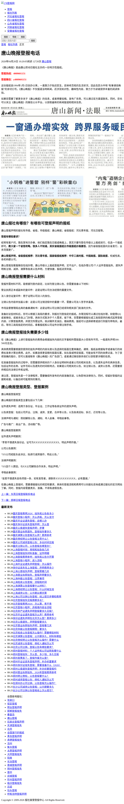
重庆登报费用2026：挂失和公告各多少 (33, 513)
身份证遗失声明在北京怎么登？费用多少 (34, 618)
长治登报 (12, 761)
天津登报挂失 (14, 725)
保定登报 (12, 703)
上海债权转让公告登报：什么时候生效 (33, 589)
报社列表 (12, 13)
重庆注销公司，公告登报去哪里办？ (32, 546)
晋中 (9, 772)
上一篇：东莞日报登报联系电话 (18, 494)
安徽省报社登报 (15, 31)
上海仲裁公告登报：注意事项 (28, 578)
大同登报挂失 (14, 754)
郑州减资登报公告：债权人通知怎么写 (33, 679)
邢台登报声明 (14, 707)
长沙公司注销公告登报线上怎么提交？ (33, 690)
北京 (9, 729)
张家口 (11, 700)
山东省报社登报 (15, 23)
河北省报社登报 (15, 16)
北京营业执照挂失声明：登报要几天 (32, 625)
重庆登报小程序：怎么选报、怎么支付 (33, 517)
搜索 (33, 41)
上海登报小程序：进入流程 (27, 560)
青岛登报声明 (14, 736)
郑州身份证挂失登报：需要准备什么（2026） (37, 665)
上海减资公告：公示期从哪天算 (30, 593)
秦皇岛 (11, 714)
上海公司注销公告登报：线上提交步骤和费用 (37, 596)
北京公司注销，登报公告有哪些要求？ (33, 647)
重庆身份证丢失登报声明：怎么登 (31, 524)
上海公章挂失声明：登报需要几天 (31, 571)
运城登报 (12, 776)
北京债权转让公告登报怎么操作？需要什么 (36, 640)
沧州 (9, 743)
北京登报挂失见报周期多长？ (28, 600)
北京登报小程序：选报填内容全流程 (32, 607)
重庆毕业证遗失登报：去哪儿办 (30, 521)
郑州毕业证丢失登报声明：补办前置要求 (34, 661)
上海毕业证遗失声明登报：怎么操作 (32, 564)
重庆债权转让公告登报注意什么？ (31, 539)
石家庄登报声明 (15, 722)
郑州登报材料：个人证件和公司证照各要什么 (37, 650)
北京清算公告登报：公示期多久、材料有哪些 (37, 636)
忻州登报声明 (14, 779)
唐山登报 (46, 61)
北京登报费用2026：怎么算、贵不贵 (32, 604)
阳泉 (9, 758)
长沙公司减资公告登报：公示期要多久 (33, 687)
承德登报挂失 (14, 740)
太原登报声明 (14, 750)
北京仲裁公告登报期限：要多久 (30, 629)
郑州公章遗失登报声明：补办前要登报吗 (34, 669)
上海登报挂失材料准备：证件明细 (31, 553)
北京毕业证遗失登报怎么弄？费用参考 (33, 614)
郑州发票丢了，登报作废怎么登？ (31, 658)
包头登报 (12, 790)
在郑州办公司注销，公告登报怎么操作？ (34, 683)
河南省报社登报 (15, 27)
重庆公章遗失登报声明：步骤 (28, 528)
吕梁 (9, 786)
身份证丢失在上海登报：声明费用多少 (33, 567)
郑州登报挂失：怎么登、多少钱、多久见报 (36, 654)
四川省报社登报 (15, 20)
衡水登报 (12, 747)
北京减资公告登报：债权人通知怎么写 (33, 643)
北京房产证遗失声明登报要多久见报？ (33, 611)
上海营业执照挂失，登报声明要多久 (32, 575)
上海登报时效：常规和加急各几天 (31, 549)
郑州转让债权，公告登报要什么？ (31, 676)
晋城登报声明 (14, 765)
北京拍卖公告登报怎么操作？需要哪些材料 (36, 632)
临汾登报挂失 (14, 783)
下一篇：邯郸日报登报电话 (15, 500)
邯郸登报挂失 (14, 711)
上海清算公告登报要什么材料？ (30, 585)
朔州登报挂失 (14, 768)
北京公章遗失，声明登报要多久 (30, 622)
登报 (9, 9)
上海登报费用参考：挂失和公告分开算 (33, 557)
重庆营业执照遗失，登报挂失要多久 (32, 531)
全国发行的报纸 (15, 732)
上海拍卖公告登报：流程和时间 (30, 582)
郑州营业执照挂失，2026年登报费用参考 (34, 672)
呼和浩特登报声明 (17, 794)
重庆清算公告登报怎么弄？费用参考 (32, 535)
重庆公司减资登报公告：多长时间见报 (33, 542)
